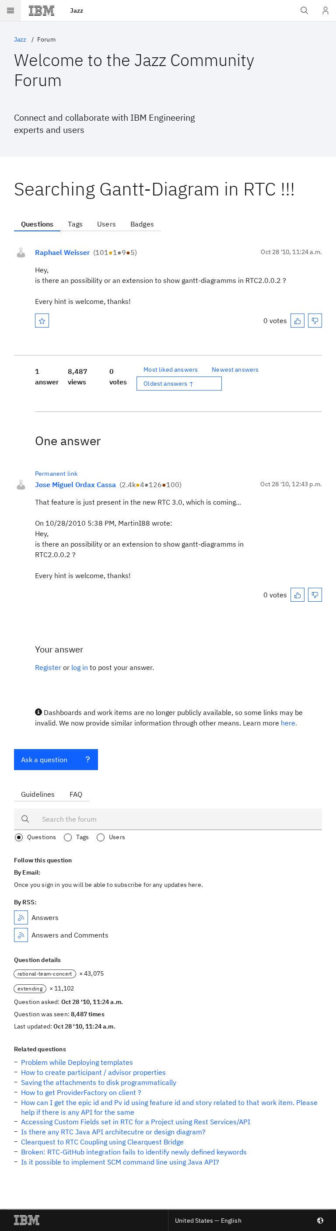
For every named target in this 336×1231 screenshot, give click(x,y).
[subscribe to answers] (21, 917)
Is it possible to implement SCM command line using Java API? (120, 1162)
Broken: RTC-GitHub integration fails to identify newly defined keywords (134, 1151)
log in (79, 667)
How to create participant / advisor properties (93, 1072)
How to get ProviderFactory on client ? (81, 1092)
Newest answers (235, 369)
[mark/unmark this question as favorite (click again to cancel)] (42, 321)
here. (289, 722)
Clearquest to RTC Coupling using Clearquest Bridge (102, 1141)
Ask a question (44, 759)
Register (48, 667)
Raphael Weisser (62, 252)
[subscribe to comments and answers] (21, 935)
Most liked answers (171, 369)
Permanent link (56, 474)
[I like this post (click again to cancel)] (297, 321)
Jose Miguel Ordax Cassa (75, 484)
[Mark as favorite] (42, 321)
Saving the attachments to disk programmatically (98, 1082)
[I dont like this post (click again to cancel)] (315, 321)
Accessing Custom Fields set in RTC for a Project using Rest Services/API (135, 1121)
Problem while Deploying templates (77, 1062)
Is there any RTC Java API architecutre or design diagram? (113, 1131)
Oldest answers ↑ (169, 383)
